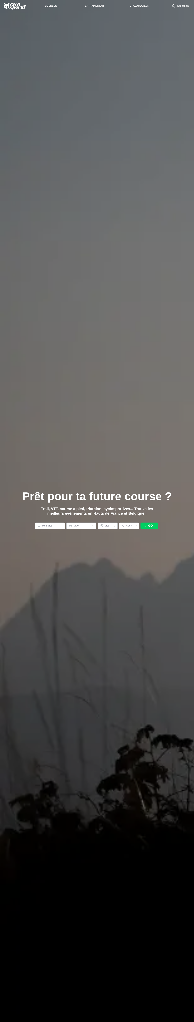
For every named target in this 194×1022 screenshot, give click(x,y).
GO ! (151, 525)
